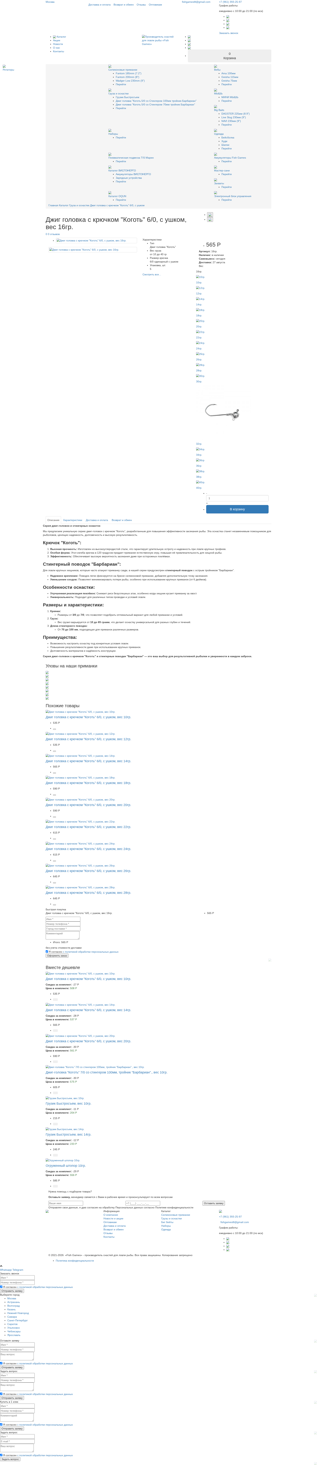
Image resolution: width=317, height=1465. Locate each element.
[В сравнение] (210, 219)
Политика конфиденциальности (75, 1260)
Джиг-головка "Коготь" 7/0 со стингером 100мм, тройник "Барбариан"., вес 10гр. (106, 1072)
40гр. (199, 487)
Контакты (58, 51)
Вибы (217, 69)
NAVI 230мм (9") (231, 121)
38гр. (199, 476)
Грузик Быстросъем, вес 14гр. (68, 1134)
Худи (224, 141)
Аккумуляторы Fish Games (230, 157)
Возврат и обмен (124, 4)
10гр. (199, 282)
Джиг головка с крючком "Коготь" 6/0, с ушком (117, 205)
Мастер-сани (222, 170)
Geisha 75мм (229, 80)
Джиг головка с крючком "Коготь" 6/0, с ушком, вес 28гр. (88, 893)
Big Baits (219, 110)
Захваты (219, 183)
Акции (56, 40)
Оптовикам (155, 4)
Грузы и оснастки (171, 1218)
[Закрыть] (269, 959)
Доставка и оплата (99, 4)
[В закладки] (210, 214)
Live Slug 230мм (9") (233, 117)
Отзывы (141, 4)
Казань (11, 1309)
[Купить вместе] (55, 999)
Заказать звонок (228, 33)
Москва (50, 1)
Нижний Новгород (18, 1313)
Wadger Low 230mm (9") (130, 80)
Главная (53, 205)
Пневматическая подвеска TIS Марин (131, 157)
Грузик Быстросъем (127, 97)
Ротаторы (8, 69)
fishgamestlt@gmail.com (195, 1)
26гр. (199, 359)
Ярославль (13, 1335)
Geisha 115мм (229, 77)
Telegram (17, 1269)
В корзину (237, 509)
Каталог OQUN (117, 196)
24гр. (199, 348)
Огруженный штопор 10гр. (66, 1165)
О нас (56, 47)
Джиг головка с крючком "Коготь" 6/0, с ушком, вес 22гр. (88, 827)
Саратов (12, 1324)
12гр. (199, 293)
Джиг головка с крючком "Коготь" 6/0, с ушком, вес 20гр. (88, 805)
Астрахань (13, 1302)
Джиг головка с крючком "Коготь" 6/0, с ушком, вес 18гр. (88, 783)
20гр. (199, 326)
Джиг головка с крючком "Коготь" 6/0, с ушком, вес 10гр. (88, 717)
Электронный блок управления (232, 196)
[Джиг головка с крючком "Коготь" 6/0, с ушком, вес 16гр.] (96, 240)
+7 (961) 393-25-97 (230, 1)
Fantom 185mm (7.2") (128, 73)
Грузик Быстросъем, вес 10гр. (68, 1103)
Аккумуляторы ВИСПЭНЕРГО (133, 174)
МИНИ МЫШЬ (229, 97)
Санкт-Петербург (17, 1320)
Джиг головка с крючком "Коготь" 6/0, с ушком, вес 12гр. (88, 739)
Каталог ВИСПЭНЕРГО (122, 170)
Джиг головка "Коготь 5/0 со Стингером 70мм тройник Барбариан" (155, 104)
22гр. (199, 337)
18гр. (199, 315)
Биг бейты (167, 1222)
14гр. (199, 304)
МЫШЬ (218, 93)
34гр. (199, 454)
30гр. (199, 381)
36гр (198, 465)
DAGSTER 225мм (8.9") (235, 113)
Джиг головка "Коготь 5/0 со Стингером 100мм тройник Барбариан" (156, 100)
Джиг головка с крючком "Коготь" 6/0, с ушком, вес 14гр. (88, 761)
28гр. (199, 370)
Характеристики (72, 520)
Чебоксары (14, 1331)
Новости (58, 44)
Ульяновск (13, 1327)
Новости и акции (113, 1218)
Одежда (219, 133)
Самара (12, 1316)
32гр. (199, 443)
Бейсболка (227, 137)
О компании (110, 1214)
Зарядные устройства (129, 177)
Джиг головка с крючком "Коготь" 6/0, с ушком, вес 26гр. (88, 871)
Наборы (113, 133)
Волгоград (13, 1305)
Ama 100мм (228, 73)
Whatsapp (6, 1269)
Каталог (61, 36)
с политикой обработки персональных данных (91, 951)
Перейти (121, 84)
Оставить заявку (213, 1203)
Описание (53, 520)
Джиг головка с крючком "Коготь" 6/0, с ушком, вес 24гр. (88, 849)
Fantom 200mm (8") (127, 77)
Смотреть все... (152, 274)
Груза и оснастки (118, 93)
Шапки (225, 144)
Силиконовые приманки (122, 69)
